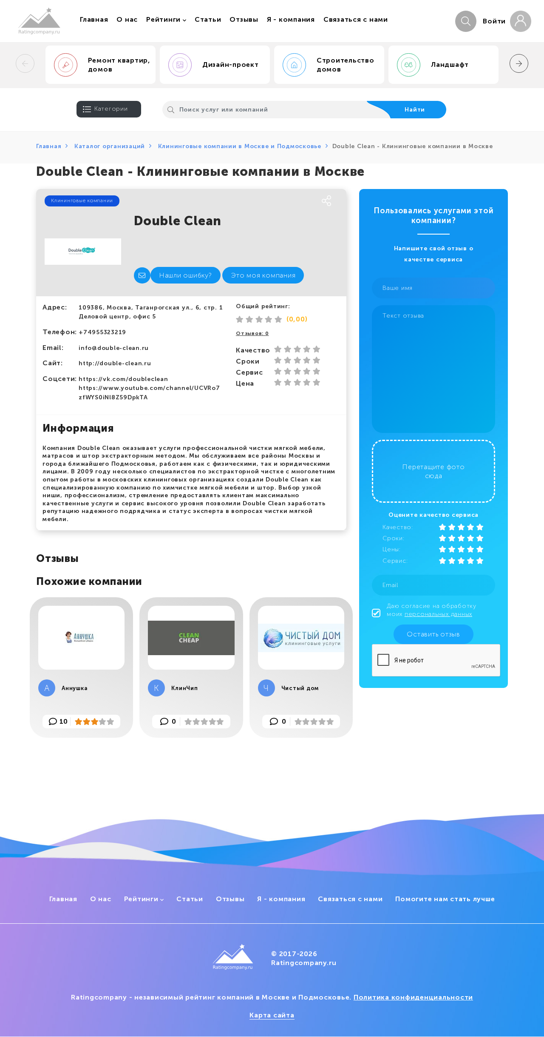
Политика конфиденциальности (413, 997)
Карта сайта (271, 1015)
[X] (273, 201)
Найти (415, 109)
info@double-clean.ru (114, 348)
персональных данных (438, 614)
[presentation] (25, 63)
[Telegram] (289, 201)
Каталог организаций (109, 146)
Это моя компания (263, 275)
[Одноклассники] (257, 201)
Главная (48, 146)
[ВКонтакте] (241, 201)
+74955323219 (102, 332)
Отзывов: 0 (252, 333)
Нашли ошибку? (185, 275)
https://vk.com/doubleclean (123, 379)
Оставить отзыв (433, 634)
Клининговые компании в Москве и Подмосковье (239, 146)
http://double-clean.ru (115, 363)
